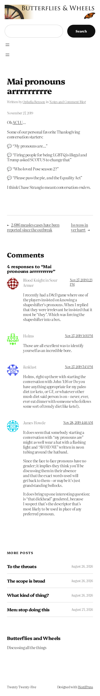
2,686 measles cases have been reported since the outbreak (33, 227)
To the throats (21, 566)
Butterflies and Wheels (33, 638)
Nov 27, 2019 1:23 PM (81, 282)
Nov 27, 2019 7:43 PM (79, 366)
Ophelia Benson (34, 101)
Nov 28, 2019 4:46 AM (78, 422)
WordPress (85, 687)
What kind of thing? (28, 595)
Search (81, 31)
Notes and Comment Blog (67, 101)
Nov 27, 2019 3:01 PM (79, 335)
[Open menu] (7, 45)
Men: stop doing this (28, 609)
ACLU (18, 122)
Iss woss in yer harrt (79, 227)
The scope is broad (26, 580)
